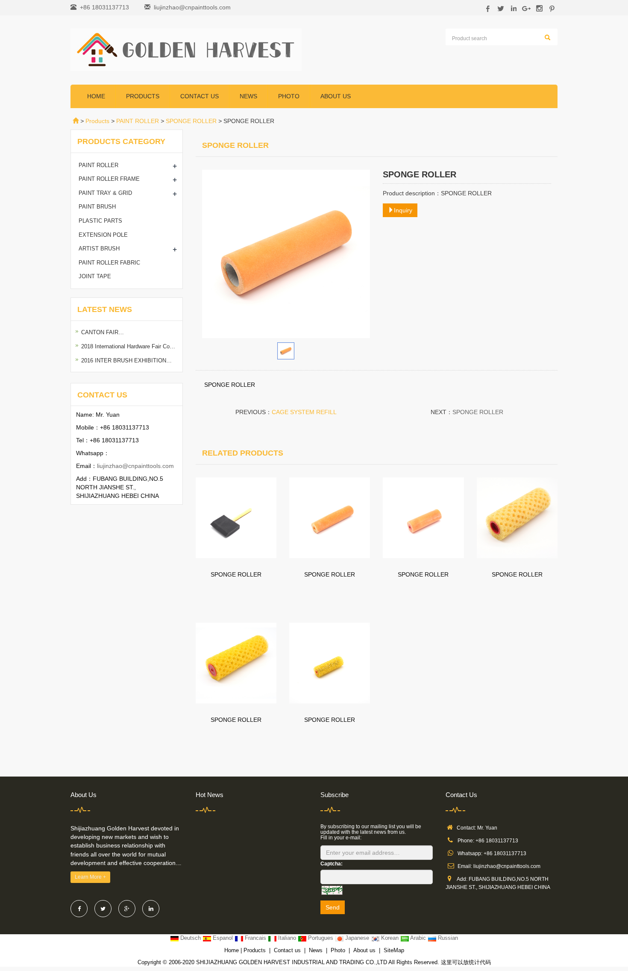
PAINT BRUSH (97, 206)
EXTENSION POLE (103, 235)
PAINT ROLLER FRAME (109, 179)
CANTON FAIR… (102, 332)
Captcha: (331, 864)
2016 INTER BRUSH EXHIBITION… (126, 360)
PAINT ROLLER (137, 121)
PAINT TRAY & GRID (105, 193)
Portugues (320, 938)
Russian (447, 938)
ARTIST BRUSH (99, 248)
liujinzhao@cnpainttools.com (192, 7)
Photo (288, 96)
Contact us (199, 96)
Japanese (357, 938)
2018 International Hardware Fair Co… (128, 346)
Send (333, 907)
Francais (255, 938)
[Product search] (547, 37)
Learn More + (90, 877)
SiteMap (394, 950)
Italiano (287, 938)
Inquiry (403, 210)
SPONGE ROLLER (191, 121)
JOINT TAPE (95, 276)
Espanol (223, 938)
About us (335, 96)
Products (142, 96)
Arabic (418, 938)
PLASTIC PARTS (100, 221)
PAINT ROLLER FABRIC (109, 262)
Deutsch (190, 938)
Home (96, 96)
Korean (389, 938)
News (248, 96)
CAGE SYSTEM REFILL (304, 412)
